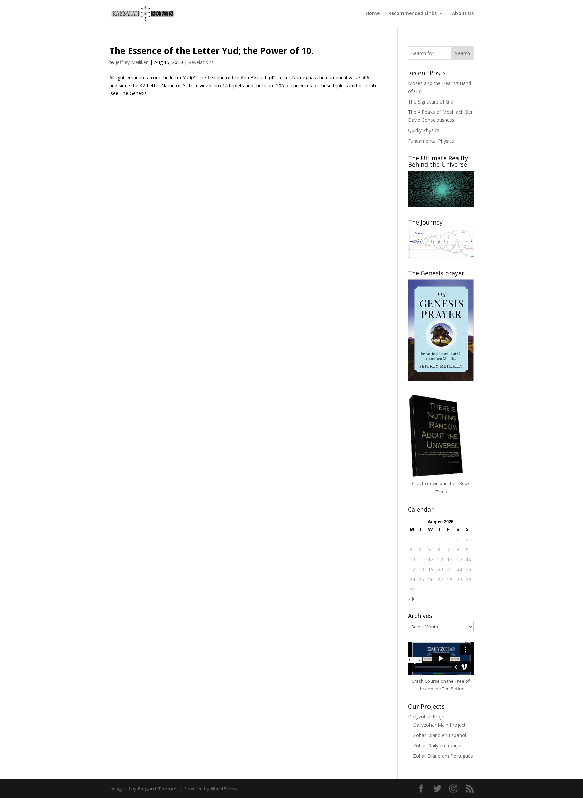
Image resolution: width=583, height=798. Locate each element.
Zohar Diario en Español (439, 735)
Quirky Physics (423, 130)
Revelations (201, 62)
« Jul (412, 598)
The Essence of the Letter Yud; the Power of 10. (211, 51)
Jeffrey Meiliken (132, 62)
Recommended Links (412, 14)
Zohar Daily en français (438, 745)
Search (462, 53)
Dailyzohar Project (428, 716)
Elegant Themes (158, 788)
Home (373, 14)
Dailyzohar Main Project (439, 724)
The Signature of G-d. (431, 101)
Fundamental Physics (431, 141)
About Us (463, 14)
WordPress (224, 788)
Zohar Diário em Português (443, 755)
